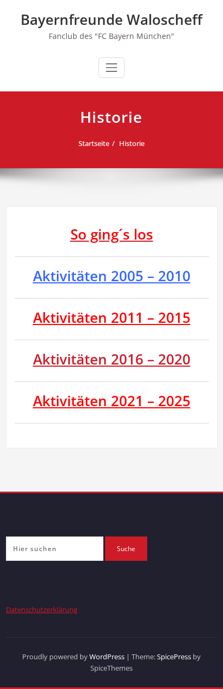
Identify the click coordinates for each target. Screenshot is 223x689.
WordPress (106, 656)
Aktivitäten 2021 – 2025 (112, 400)
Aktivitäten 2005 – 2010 (112, 276)
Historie (132, 143)
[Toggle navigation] (111, 67)
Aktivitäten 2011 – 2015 (112, 317)
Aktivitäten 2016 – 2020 (112, 359)
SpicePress (174, 656)
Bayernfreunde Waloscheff (111, 19)
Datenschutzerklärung (41, 609)
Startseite (93, 143)
